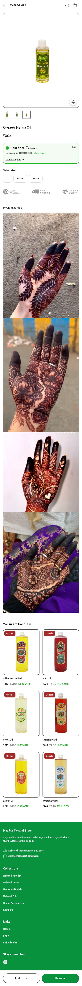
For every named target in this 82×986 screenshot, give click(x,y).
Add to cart (22, 978)
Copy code (39, 153)
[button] (7, 115)
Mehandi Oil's (10, 896)
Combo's (8, 910)
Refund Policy (10, 942)
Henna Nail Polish (12, 889)
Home (6, 929)
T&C (74, 147)
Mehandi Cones (11, 882)
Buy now (60, 978)
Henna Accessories (13, 903)
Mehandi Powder (12, 875)
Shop (6, 935)
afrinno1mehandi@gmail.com (23, 856)
